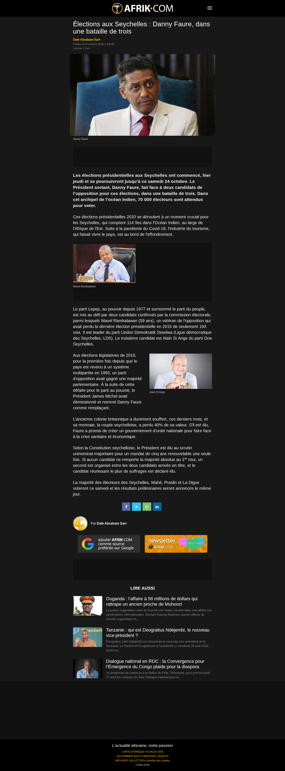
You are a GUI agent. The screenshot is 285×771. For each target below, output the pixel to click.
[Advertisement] (142, 156)
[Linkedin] (157, 506)
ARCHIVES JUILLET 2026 (130, 760)
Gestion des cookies (158, 760)
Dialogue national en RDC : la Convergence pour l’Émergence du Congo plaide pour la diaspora (155, 664)
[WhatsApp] (146, 506)
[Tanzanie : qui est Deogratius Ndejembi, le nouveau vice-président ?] (87, 637)
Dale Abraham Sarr (87, 39)
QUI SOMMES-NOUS (129, 756)
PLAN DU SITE (154, 751)
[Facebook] (126, 506)
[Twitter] (136, 506)
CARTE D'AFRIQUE (133, 751)
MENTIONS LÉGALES (155, 756)
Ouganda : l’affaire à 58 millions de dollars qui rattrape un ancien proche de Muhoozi (152, 601)
